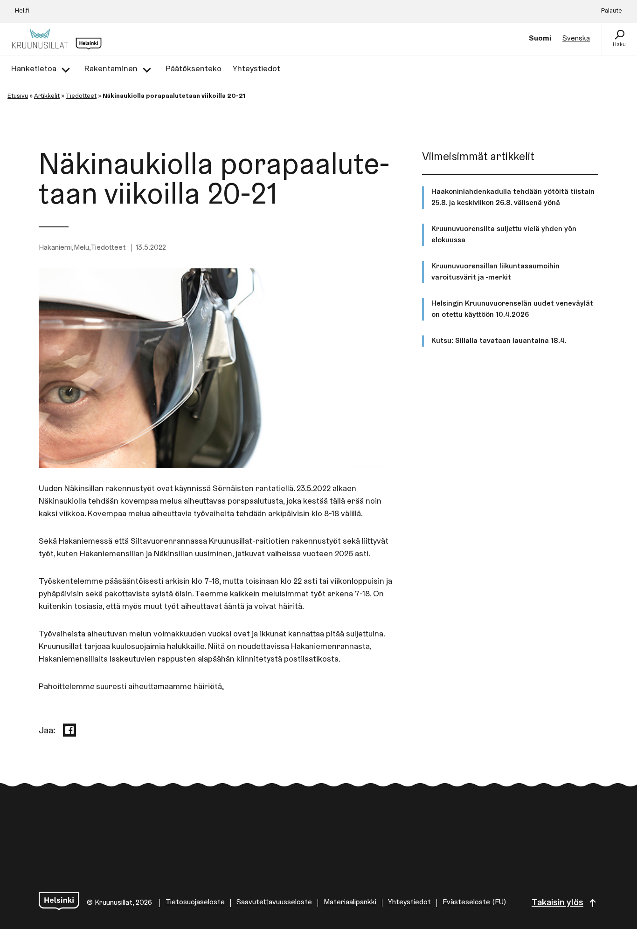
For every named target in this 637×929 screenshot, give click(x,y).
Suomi (540, 38)
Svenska (576, 38)
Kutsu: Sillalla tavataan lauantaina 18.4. (499, 341)
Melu (81, 248)
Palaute (611, 11)
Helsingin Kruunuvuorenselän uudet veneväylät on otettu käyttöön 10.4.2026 (512, 309)
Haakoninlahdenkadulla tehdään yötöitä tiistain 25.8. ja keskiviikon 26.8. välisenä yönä (513, 197)
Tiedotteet (81, 96)
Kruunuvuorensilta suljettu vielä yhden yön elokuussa (503, 234)
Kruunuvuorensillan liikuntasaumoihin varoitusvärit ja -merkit (495, 272)
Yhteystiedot (409, 902)
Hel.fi (22, 11)
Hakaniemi (55, 248)
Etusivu (17, 96)
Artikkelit (47, 96)
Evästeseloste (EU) (474, 902)
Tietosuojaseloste (195, 902)
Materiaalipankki (350, 902)
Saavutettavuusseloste (274, 902)
